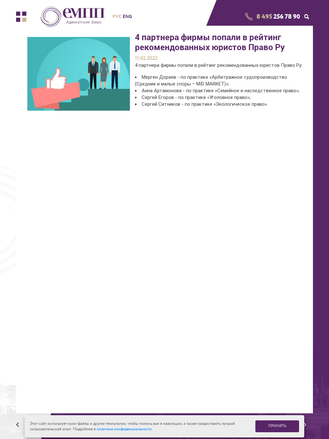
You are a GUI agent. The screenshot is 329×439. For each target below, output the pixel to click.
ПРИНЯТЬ (277, 426)
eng (127, 16)
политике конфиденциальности (124, 429)
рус (116, 16)
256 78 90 (278, 16)
